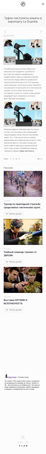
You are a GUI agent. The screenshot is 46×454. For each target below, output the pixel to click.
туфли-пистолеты (26, 151)
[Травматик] (23, 4)
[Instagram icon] (24, 446)
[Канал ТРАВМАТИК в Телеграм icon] (26, 446)
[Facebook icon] (19, 446)
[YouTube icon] (22, 446)
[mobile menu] (43, 4)
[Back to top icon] (23, 437)
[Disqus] (23, 343)
